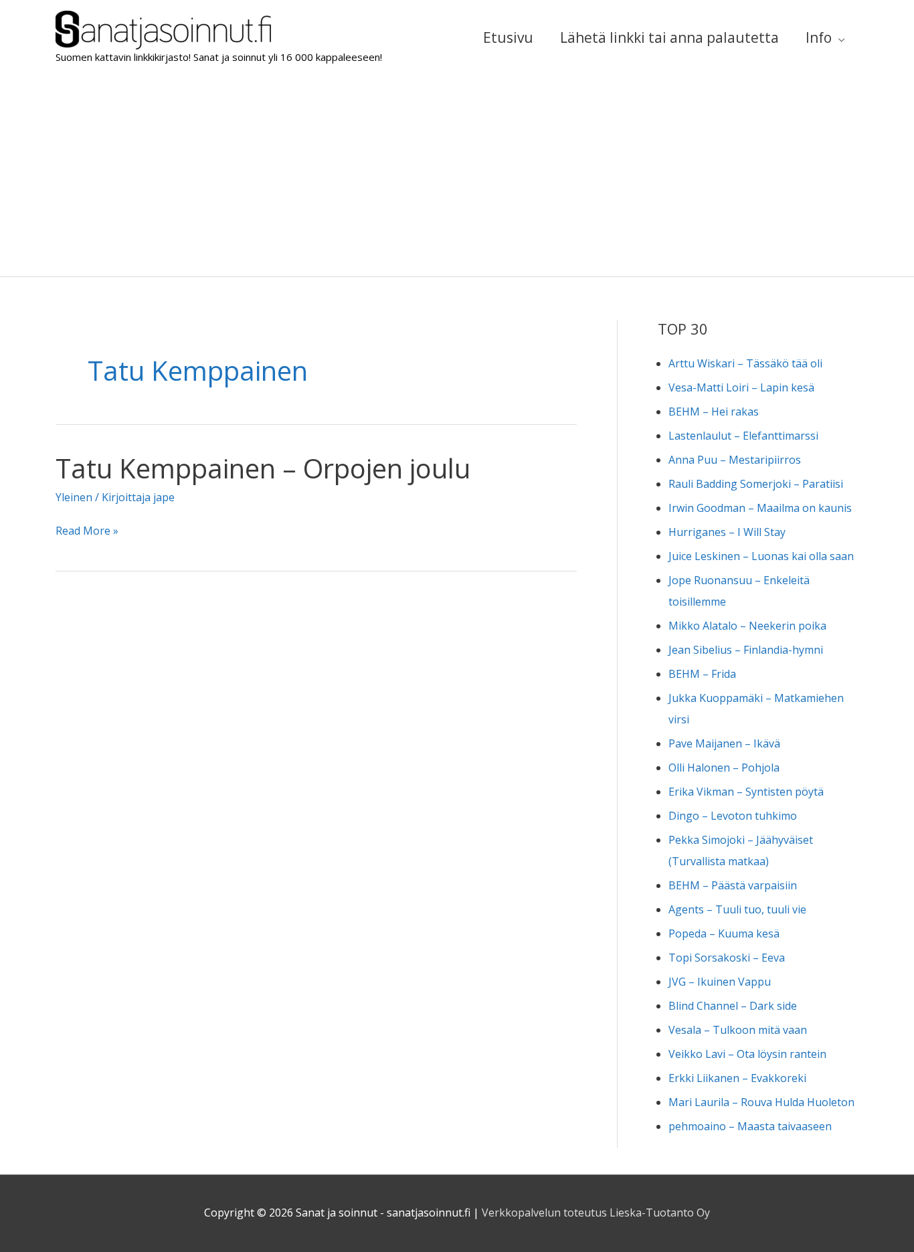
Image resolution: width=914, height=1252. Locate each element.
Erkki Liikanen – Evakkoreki (737, 1078)
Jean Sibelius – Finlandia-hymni (745, 649)
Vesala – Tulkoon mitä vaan (737, 1029)
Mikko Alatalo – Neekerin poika (747, 625)
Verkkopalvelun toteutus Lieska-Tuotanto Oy (596, 1212)
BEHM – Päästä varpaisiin (732, 885)
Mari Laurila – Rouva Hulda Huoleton (761, 1102)
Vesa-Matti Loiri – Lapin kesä (741, 387)
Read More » (87, 532)
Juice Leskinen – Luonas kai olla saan (761, 556)
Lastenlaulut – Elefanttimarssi (743, 435)
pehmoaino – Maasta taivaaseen (750, 1126)
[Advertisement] (457, 176)
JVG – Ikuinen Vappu (719, 981)
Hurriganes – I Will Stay (727, 532)
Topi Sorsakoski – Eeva (726, 957)
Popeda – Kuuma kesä (724, 933)
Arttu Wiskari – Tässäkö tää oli (745, 363)
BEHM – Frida (702, 673)
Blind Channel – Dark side (732, 1005)
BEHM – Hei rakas (713, 411)
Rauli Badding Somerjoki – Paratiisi (755, 483)
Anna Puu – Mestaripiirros (734, 459)
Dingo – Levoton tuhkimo (732, 815)
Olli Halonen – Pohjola (724, 767)
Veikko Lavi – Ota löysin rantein (747, 1054)
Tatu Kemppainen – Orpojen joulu (263, 468)
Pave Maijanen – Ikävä (724, 743)
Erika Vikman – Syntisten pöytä (746, 791)
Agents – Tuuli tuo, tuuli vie (737, 909)
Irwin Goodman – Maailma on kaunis (760, 508)
